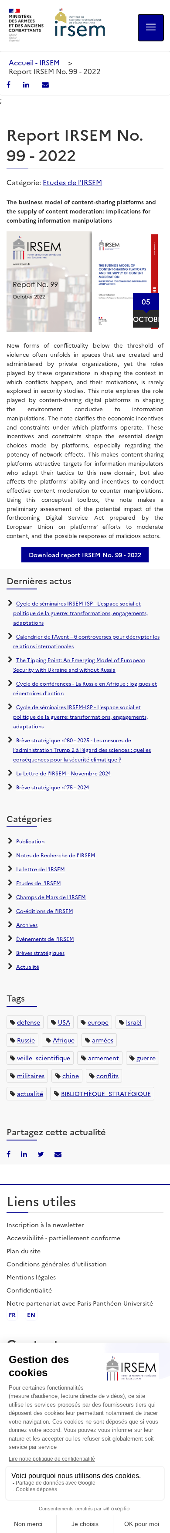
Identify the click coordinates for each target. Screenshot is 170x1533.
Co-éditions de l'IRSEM (44, 910)
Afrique (64, 1040)
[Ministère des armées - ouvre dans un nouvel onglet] (27, 25)
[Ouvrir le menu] (150, 27)
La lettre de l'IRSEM (40, 869)
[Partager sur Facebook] (9, 84)
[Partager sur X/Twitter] (41, 1153)
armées (102, 1040)
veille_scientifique (43, 1057)
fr (12, 1314)
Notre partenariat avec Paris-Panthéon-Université (80, 1303)
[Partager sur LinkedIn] (27, 84)
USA (64, 1022)
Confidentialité (29, 1290)
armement (103, 1057)
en (31, 1314)
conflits (107, 1075)
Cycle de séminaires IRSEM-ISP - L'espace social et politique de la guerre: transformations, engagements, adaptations (80, 612)
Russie (26, 1040)
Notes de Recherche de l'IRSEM (55, 855)
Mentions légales (31, 1276)
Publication (30, 841)
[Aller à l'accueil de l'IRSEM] (80, 25)
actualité (30, 1093)
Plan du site (24, 1250)
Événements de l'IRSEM (45, 938)
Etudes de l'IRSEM (72, 182)
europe (98, 1022)
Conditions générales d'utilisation (57, 1263)
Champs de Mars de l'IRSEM (51, 896)
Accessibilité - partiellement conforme (63, 1237)
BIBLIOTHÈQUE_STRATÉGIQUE (106, 1093)
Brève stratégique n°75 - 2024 (52, 787)
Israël (134, 1022)
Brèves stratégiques (40, 952)
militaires (30, 1075)
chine (70, 1075)
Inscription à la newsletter (45, 1224)
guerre (146, 1057)
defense (28, 1022)
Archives (26, 924)
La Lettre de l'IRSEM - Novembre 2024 (63, 773)
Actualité (27, 966)
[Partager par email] (45, 84)
